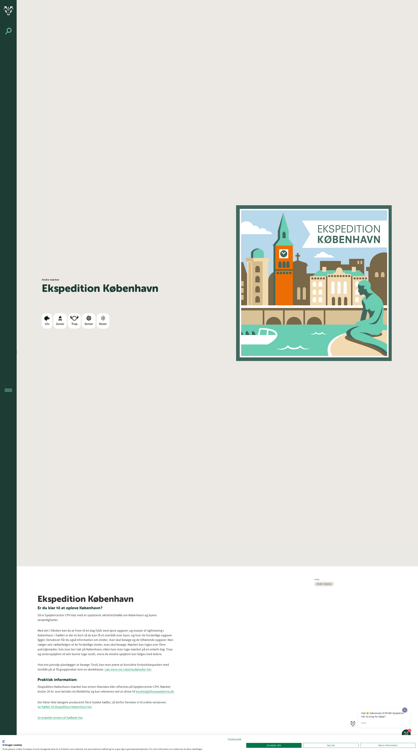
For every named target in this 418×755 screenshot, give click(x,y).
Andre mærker (324, 584)
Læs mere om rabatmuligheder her (127, 669)
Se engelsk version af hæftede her (60, 718)
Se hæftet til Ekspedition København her (65, 707)
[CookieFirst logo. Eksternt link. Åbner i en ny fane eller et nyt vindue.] (3, 741)
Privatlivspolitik (234, 739)
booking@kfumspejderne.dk (155, 691)
